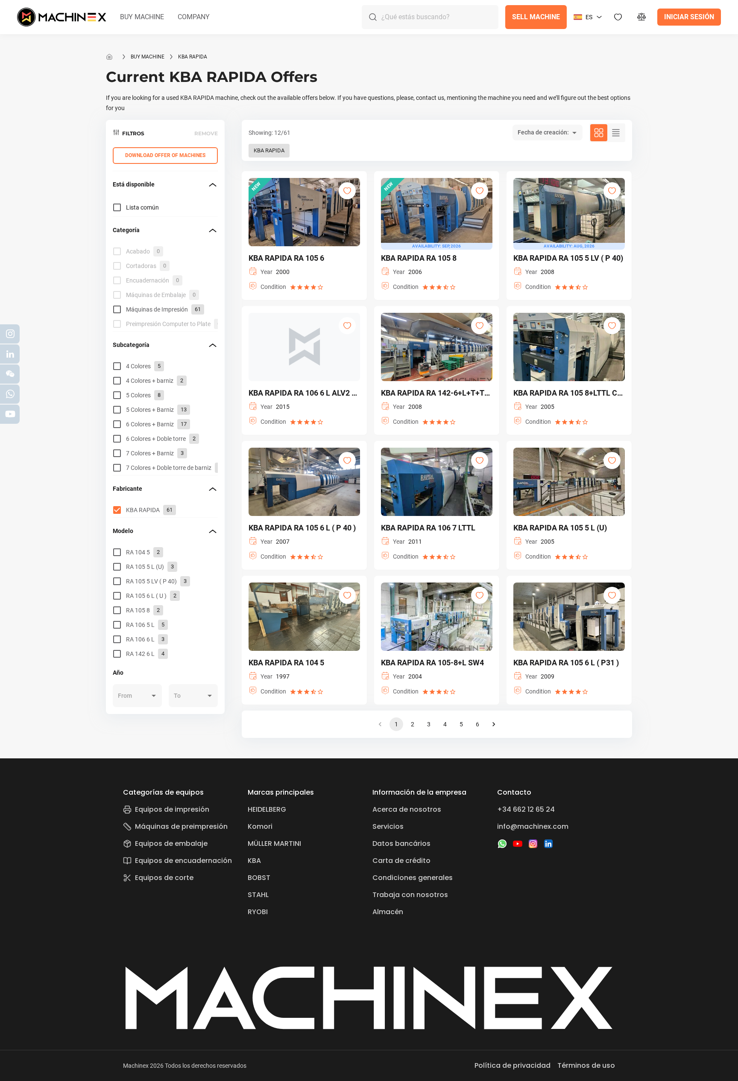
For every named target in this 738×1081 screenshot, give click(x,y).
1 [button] (396, 724)
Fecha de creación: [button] (543, 132)
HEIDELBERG (267, 809)
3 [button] (428, 724)
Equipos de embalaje (171, 843)
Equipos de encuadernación (183, 860)
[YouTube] (517, 844)
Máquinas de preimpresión (181, 826)
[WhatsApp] (502, 844)
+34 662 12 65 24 (526, 809)
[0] (641, 17)
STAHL (258, 895)
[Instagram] (533, 844)
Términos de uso (586, 1065)
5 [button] (461, 724)
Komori (260, 826)
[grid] (165, 287)
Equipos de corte (164, 878)
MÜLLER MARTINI (274, 843)
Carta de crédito (401, 860)
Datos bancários (401, 843)
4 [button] (445, 724)
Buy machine (147, 57)
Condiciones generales (412, 878)
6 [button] (477, 724)
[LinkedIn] (548, 844)
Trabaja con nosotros (410, 895)
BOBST (259, 878)
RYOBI (258, 912)
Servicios (388, 826)
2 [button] (412, 724)
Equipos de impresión (172, 809)
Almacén (387, 912)
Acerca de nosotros (406, 809)
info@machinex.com (532, 826)
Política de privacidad (512, 1065)
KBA (254, 860)
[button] (142, 17)
